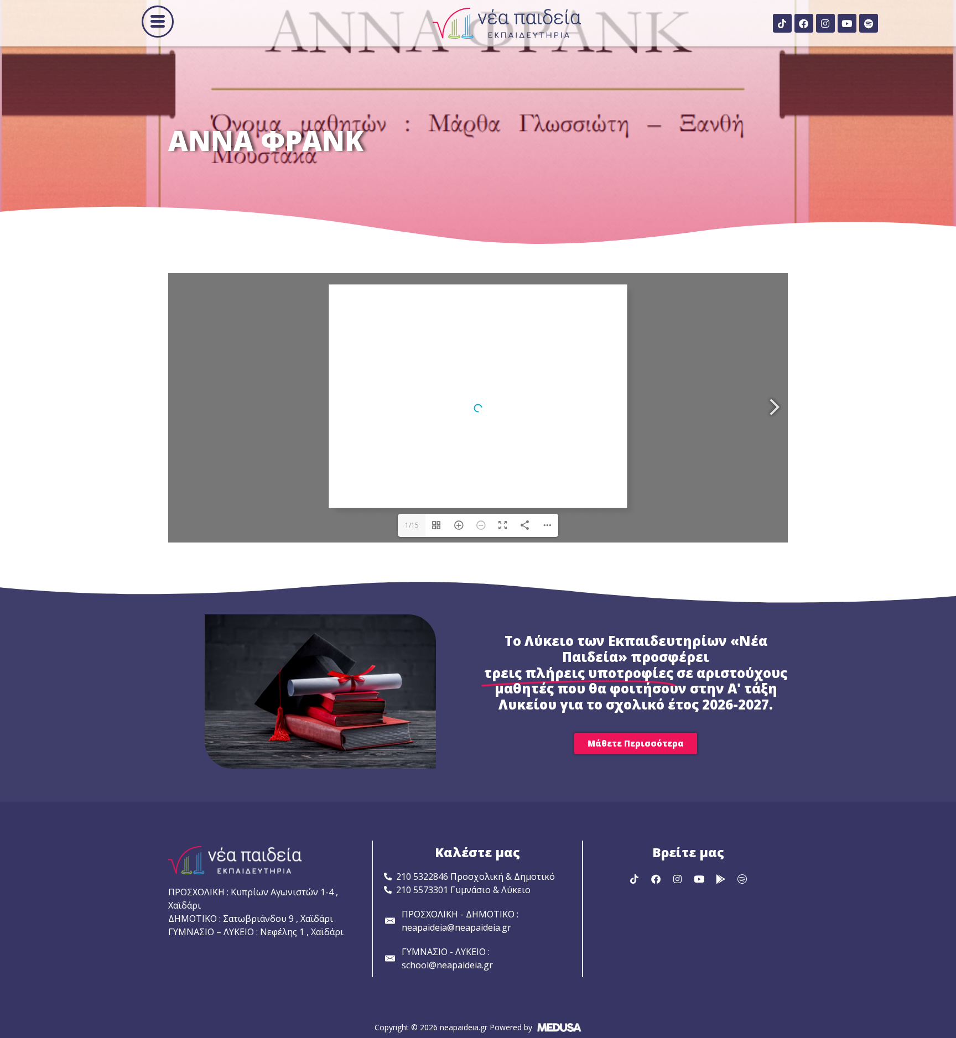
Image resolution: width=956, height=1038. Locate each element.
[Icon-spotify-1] (741, 879)
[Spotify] (868, 23)
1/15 (412, 525)
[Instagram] (825, 23)
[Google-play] (720, 879)
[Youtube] (847, 23)
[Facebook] (803, 23)
